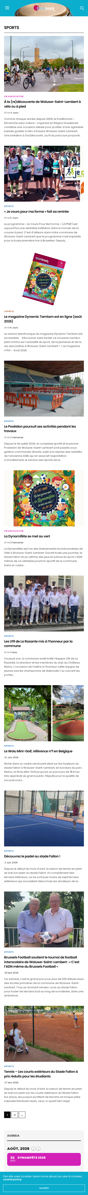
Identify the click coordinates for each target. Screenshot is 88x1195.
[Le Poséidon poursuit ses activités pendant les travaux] (44, 389)
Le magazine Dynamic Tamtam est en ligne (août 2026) (43, 318)
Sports (9, 206)
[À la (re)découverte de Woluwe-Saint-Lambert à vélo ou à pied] (44, 64)
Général (9, 311)
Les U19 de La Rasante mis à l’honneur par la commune (38, 643)
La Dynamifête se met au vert (27, 536)
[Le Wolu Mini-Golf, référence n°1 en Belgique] (44, 713)
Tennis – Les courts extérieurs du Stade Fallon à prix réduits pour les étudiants (41, 1073)
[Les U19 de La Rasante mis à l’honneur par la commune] (44, 603)
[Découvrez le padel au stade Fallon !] (44, 818)
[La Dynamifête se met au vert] (44, 498)
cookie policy (12, 1179)
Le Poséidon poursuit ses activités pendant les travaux (40, 428)
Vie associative (14, 97)
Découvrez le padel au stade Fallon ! (32, 856)
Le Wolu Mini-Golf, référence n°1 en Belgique (38, 751)
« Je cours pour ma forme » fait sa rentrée (36, 211)
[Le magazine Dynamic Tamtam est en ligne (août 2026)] (44, 279)
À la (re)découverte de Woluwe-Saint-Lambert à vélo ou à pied (42, 104)
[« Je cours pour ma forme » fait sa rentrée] (44, 174)
